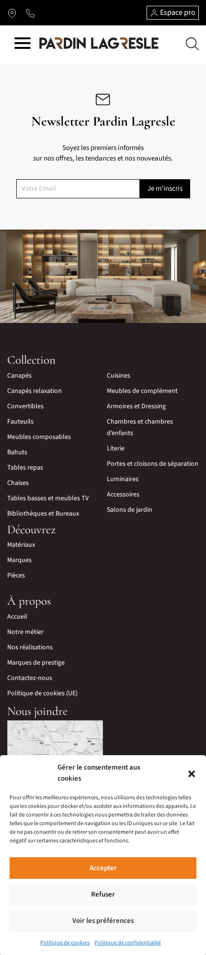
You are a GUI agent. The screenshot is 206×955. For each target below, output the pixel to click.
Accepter (103, 868)
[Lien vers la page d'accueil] (99, 43)
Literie (116, 448)
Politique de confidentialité (127, 943)
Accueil (17, 616)
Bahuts (17, 452)
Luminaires (122, 479)
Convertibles (25, 406)
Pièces (16, 575)
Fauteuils (20, 421)
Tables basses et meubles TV (48, 498)
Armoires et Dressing (136, 406)
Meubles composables (39, 437)
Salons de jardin (129, 510)
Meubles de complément (142, 391)
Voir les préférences (103, 921)
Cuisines (118, 375)
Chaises (18, 483)
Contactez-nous (29, 678)
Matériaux (21, 545)
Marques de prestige (36, 662)
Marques (19, 560)
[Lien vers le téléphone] (30, 13)
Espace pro (177, 12)
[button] (191, 773)
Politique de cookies (65, 943)
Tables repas (25, 467)
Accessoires (123, 494)
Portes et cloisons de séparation (152, 464)
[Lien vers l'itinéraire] (12, 13)
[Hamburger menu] (22, 44)
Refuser (103, 894)
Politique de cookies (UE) (42, 693)
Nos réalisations (30, 647)
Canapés (19, 375)
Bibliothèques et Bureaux (43, 513)
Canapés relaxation (34, 391)
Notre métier (25, 632)
